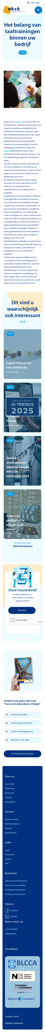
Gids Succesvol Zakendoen (16, 881)
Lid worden (9, 855)
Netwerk (8, 828)
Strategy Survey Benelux (15, 894)
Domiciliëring (10, 833)
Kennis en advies (12, 819)
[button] (38, 10)
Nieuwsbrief (10, 802)
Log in (7, 850)
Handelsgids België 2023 (15, 890)
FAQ (6, 864)
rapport (7, 151)
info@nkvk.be (10, 934)
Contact (8, 859)
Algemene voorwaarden (14, 1023)
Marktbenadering (12, 824)
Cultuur (22, 52)
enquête (17, 122)
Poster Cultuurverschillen (15, 885)
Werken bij (9, 793)
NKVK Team (9, 789)
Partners (8, 798)
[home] (15, 10)
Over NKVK (9, 784)
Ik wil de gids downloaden (23, 754)
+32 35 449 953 (11, 929)
